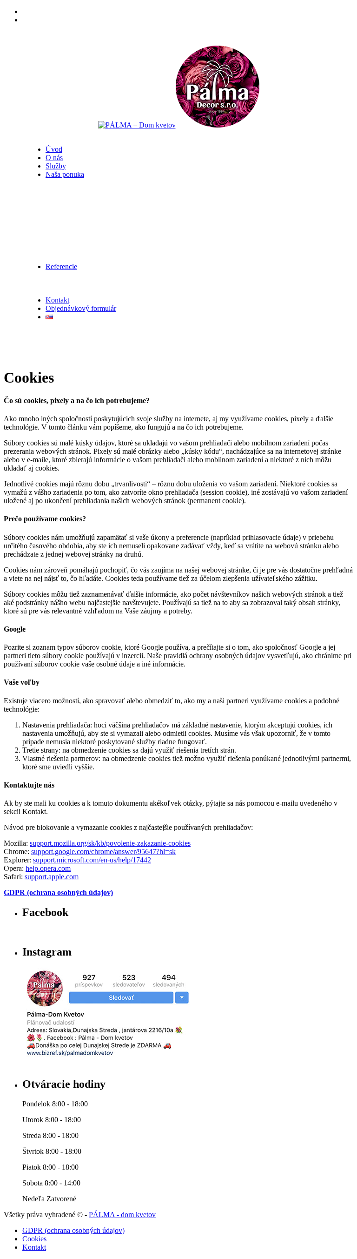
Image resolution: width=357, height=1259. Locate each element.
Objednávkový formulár (81, 308)
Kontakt (57, 300)
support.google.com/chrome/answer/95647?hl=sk (103, 851)
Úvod (54, 149)
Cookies (34, 1239)
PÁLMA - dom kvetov (122, 1215)
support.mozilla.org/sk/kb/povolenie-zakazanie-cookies (110, 843)
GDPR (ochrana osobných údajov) (58, 892)
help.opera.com (48, 868)
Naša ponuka (65, 174)
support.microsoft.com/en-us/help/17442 (92, 860)
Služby (56, 166)
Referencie (61, 266)
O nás (54, 158)
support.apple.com (52, 877)
